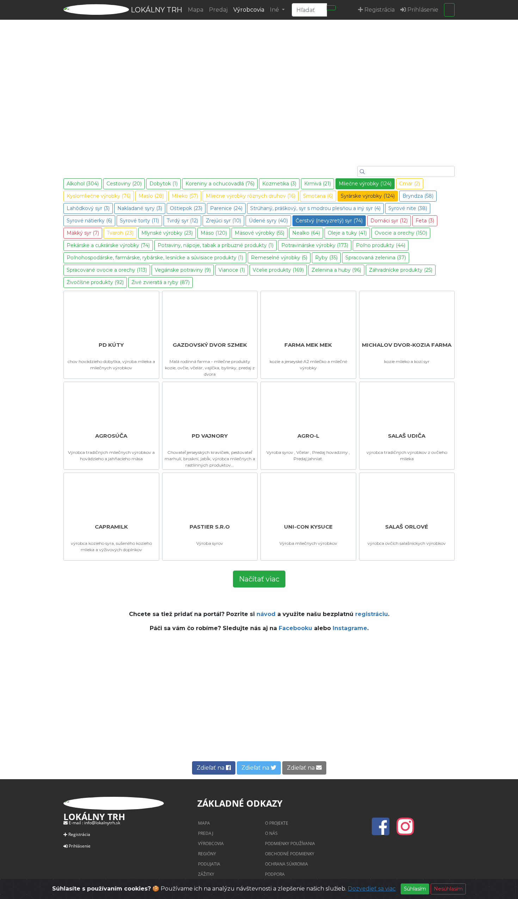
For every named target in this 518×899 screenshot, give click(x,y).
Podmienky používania (290, 843)
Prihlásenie (80, 846)
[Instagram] (405, 831)
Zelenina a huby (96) (336, 270)
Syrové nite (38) (407, 208)
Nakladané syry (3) (139, 208)
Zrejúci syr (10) (223, 220)
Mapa (195, 9)
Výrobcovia (248, 9)
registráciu (371, 614)
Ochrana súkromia (286, 864)
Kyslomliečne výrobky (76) (99, 196)
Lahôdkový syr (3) (88, 208)
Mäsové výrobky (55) (259, 233)
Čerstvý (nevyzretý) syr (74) (329, 220)
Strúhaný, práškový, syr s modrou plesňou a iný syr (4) (315, 208)
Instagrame (350, 628)
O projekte (276, 823)
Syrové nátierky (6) (89, 220)
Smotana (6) (318, 196)
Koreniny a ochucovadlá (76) (219, 183)
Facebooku (295, 628)
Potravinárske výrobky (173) (314, 245)
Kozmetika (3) (279, 183)
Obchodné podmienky (289, 854)
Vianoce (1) (231, 270)
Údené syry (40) (268, 220)
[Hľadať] (331, 7)
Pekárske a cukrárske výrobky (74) (108, 245)
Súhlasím (415, 889)
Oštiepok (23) (186, 208)
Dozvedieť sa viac (372, 888)
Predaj (218, 9)
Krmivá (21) (317, 183)
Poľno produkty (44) (380, 245)
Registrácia (79, 834)
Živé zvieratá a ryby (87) (160, 282)
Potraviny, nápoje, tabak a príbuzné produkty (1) (215, 245)
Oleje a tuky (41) (347, 233)
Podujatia (209, 864)
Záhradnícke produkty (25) (400, 270)
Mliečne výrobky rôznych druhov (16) (250, 196)
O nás (271, 833)
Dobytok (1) (163, 183)
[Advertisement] (259, 701)
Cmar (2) (409, 183)
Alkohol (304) (83, 183)
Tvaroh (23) (120, 233)
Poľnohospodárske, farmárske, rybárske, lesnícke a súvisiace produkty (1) (155, 257)
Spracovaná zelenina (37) (375, 257)
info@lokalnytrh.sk (102, 823)
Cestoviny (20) (124, 183)
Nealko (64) (306, 233)
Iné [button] (275, 9)
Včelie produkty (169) (278, 270)
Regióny (207, 854)
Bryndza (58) (417, 196)
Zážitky (206, 874)
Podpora (275, 874)
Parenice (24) (226, 208)
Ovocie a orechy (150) (401, 233)
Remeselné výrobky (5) (279, 257)
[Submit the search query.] (362, 171)
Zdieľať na (211, 767)
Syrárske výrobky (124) (368, 196)
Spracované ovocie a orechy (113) (107, 270)
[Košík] (449, 10)
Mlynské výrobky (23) (167, 233)
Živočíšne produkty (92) (95, 282)
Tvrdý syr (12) (182, 220)
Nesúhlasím (448, 889)
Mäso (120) (214, 233)
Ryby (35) (326, 257)
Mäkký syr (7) (83, 233)
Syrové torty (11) (139, 220)
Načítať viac (259, 579)
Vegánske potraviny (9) (183, 270)
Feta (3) (424, 220)
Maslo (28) (151, 196)
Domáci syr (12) (389, 220)
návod (266, 614)
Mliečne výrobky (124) (365, 183)
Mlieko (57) (185, 196)
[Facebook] (382, 831)
